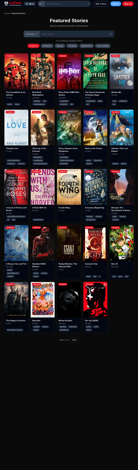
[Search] (110, 34)
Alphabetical (86, 46)
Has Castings (102, 46)
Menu (31, 4)
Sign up (128, 4)
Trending (72, 46)
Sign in (116, 4)
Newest (60, 46)
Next (74, 340)
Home (6, 13)
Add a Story (101, 4)
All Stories (47, 46)
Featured (33, 46)
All (40, 4)
